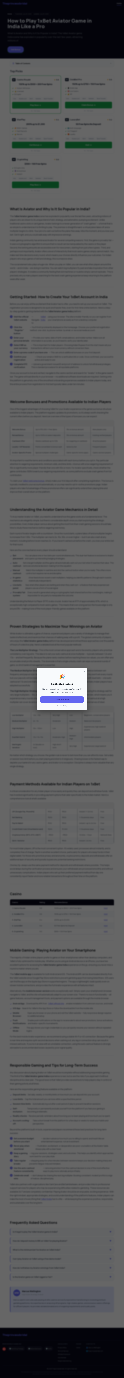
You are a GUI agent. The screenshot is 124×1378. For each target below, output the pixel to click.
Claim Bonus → (62, 699)
